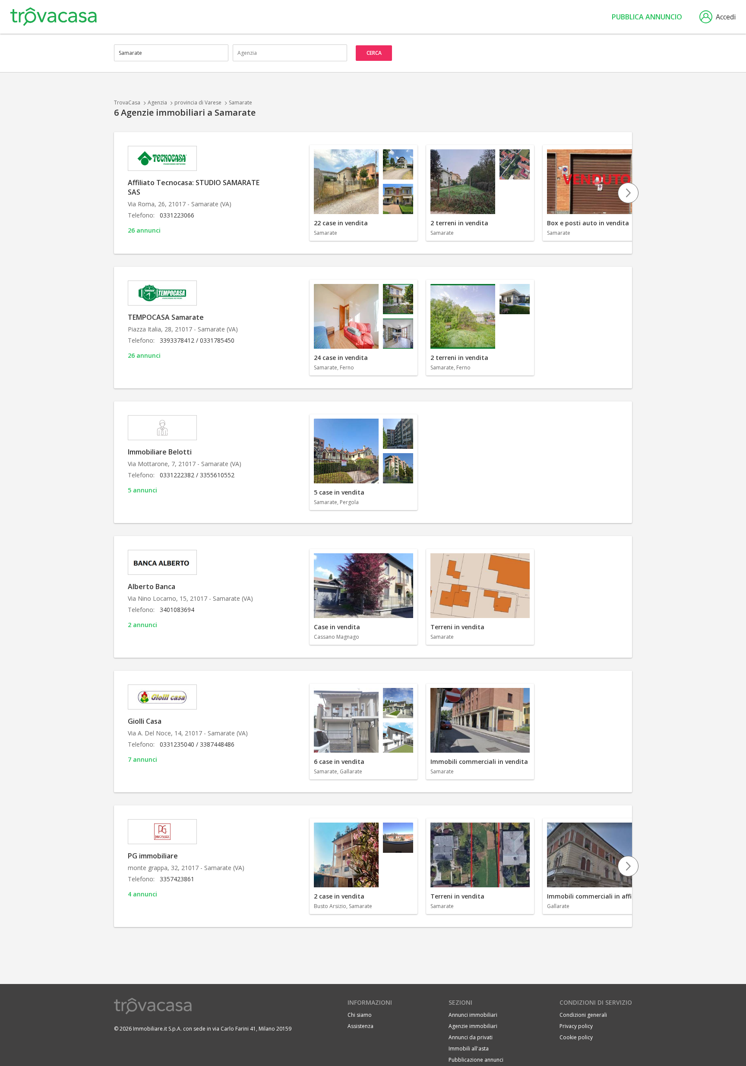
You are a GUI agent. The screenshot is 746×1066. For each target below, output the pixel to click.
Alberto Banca (151, 586)
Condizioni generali (583, 1015)
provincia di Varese (197, 102)
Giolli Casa (144, 721)
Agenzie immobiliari (473, 1026)
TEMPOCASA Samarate (166, 317)
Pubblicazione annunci (476, 1059)
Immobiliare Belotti (160, 452)
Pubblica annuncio (647, 17)
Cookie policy (576, 1037)
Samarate (240, 102)
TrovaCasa (127, 102)
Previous (309, 193)
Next (628, 193)
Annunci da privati (471, 1037)
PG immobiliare (153, 856)
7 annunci (142, 759)
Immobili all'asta (469, 1048)
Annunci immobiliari (473, 1015)
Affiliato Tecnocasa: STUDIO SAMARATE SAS (193, 187)
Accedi (726, 17)
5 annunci (142, 490)
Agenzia (157, 102)
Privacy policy (576, 1026)
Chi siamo (360, 1015)
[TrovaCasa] (53, 16)
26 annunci (144, 230)
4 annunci (142, 894)
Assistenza (360, 1026)
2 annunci (142, 625)
